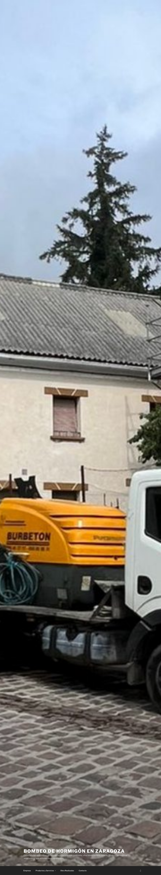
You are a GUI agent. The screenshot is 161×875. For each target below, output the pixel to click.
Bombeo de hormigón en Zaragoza (74, 851)
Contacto (83, 870)
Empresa (27, 870)
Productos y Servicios (45, 870)
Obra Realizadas (67, 870)
